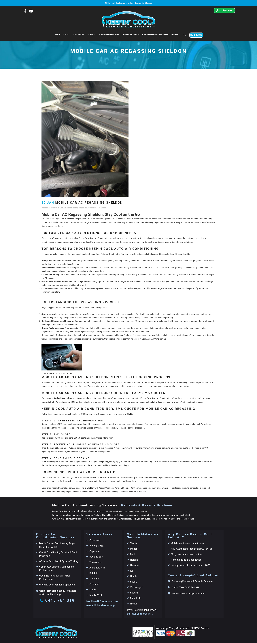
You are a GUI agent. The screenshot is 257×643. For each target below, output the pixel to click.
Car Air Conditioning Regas (72, 208)
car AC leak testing (118, 317)
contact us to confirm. (140, 613)
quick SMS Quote (57, 438)
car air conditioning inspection (121, 222)
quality (137, 477)
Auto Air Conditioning (168, 274)
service (140, 424)
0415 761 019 (60, 600)
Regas (123, 281)
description (46, 428)
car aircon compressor (94, 288)
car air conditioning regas (147, 222)
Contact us (176, 488)
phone (51, 481)
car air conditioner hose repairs (127, 288)
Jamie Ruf (91, 208)
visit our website (95, 339)
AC (99, 260)
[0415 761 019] (41, 600)
